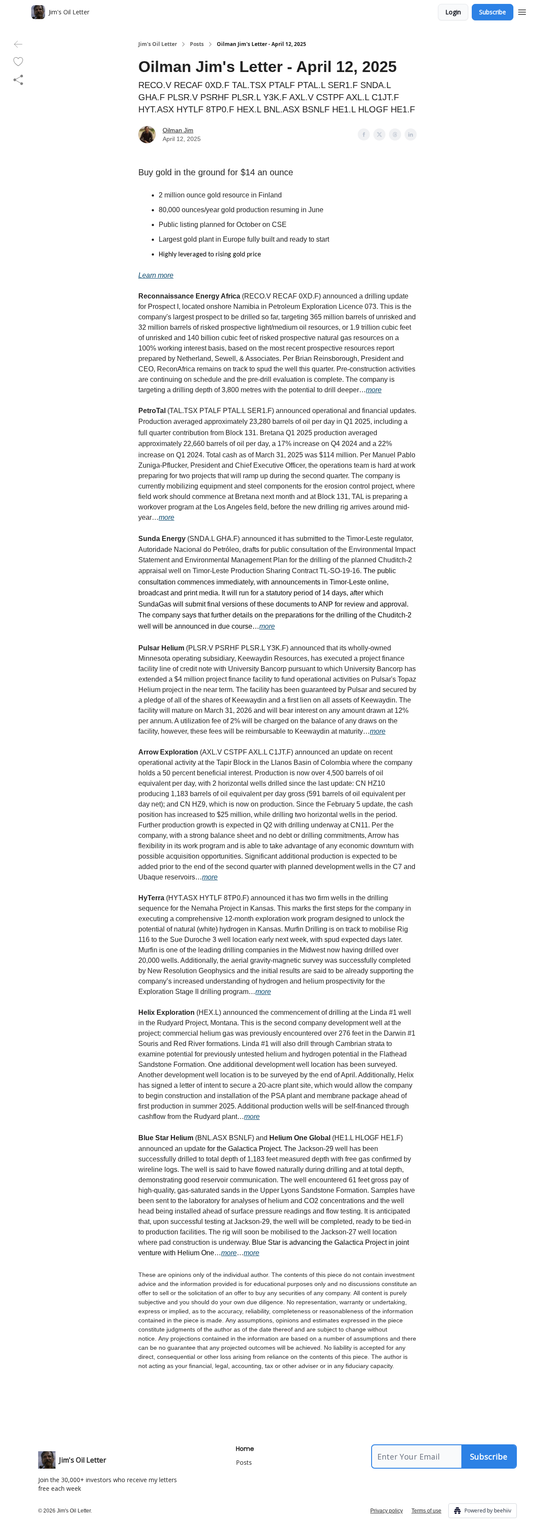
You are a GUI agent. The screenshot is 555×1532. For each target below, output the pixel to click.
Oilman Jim (178, 130)
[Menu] (522, 10)
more (374, 390)
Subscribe (492, 12)
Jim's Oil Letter (157, 44)
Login (453, 12)
